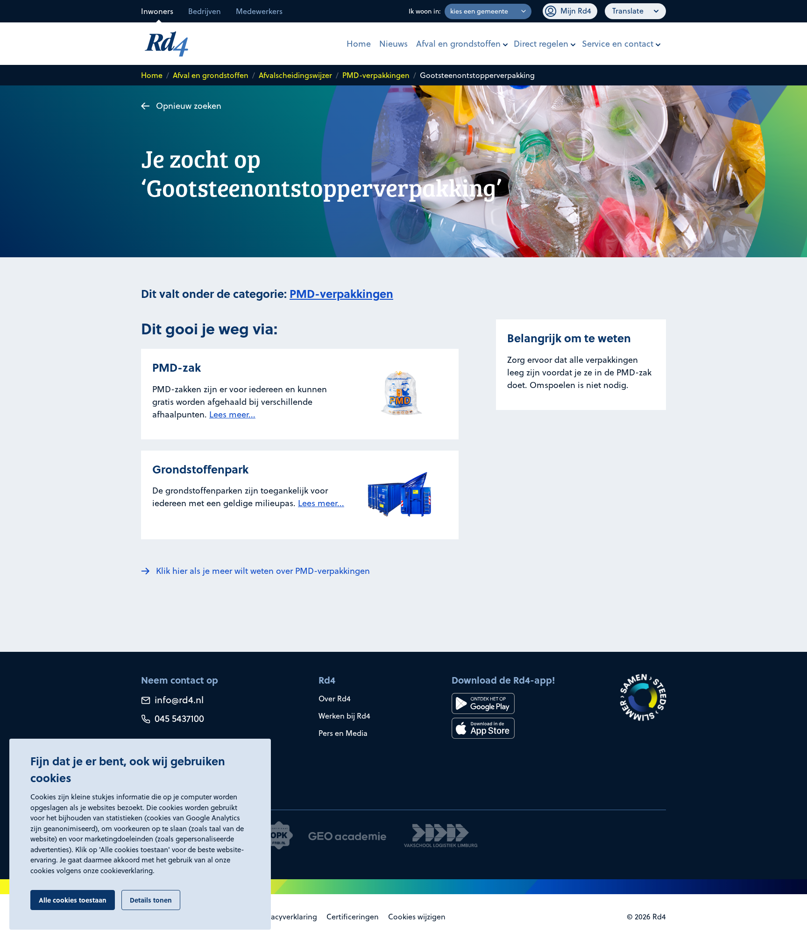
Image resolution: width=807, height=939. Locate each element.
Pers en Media (343, 733)
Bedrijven (204, 11)
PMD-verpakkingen (376, 75)
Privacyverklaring (287, 916)
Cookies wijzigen (417, 916)
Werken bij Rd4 (344, 716)
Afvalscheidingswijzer (295, 75)
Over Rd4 (335, 698)
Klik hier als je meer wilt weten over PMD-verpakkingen (263, 570)
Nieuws (393, 43)
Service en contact (617, 43)
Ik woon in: (425, 11)
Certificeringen (352, 916)
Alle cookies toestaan (72, 899)
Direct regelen (541, 43)
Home (359, 43)
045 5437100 (178, 718)
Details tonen (151, 899)
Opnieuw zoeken (188, 106)
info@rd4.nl (178, 699)
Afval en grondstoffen (458, 43)
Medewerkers (259, 11)
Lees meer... (232, 414)
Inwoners (157, 11)
